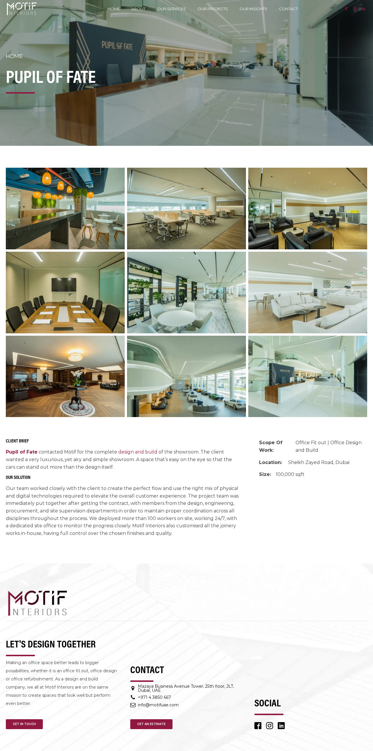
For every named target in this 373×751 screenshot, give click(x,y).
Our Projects (213, 8)
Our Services (171, 8)
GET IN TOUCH (24, 724)
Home (114, 8)
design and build (137, 452)
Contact (288, 8)
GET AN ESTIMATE (151, 724)
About (138, 8)
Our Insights (253, 8)
